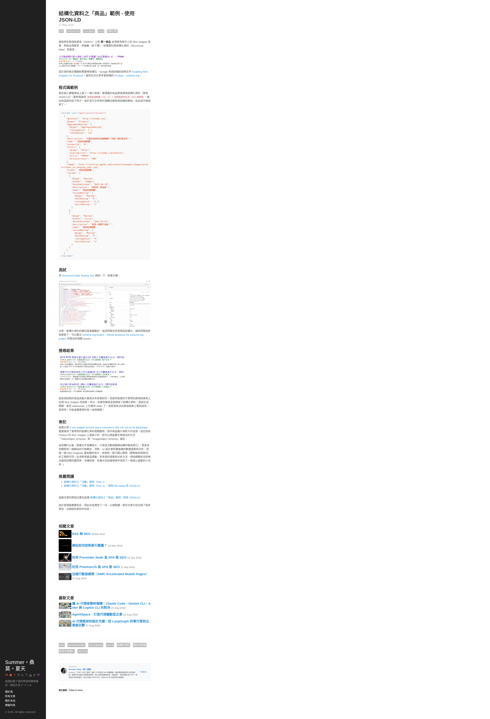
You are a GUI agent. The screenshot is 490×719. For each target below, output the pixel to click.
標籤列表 (10, 705)
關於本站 (10, 700)
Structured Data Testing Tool (78, 275)
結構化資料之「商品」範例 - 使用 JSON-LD (115, 497)
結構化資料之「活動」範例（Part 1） (85, 482)
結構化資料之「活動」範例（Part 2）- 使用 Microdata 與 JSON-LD (102, 485)
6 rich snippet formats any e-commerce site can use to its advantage (109, 427)
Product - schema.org (127, 75)
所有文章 (10, 696)
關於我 (9, 691)
